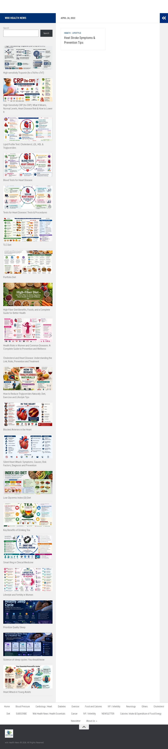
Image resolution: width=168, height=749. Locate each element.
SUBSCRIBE (21, 713)
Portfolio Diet (9, 277)
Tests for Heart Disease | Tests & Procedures (25, 212)
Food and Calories (93, 706)
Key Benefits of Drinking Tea (16, 530)
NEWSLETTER (108, 713)
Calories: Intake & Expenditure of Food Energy (140, 713)
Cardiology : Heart (44, 706)
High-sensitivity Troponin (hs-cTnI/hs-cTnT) (23, 72)
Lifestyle (76, 33)
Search (6, 28)
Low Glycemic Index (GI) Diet (17, 497)
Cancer (74, 713)
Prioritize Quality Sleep (14, 627)
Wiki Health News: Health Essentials (49, 713)
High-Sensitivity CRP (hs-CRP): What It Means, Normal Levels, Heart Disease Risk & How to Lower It (27, 108)
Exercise (75, 706)
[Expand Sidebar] (164, 18)
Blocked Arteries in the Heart (17, 429)
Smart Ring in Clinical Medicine (18, 562)
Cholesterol (159, 706)
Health (67, 33)
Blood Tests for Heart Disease (17, 180)
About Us (90, 721)
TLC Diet (7, 244)
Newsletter (75, 721)
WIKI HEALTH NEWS (15, 18)
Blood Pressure (23, 706)
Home (7, 706)
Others (145, 706)
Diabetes (62, 706)
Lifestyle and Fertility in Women (18, 594)
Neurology (131, 706)
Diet (8, 713)
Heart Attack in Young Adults (17, 692)
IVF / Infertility (114, 706)
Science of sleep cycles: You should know (23, 659)
